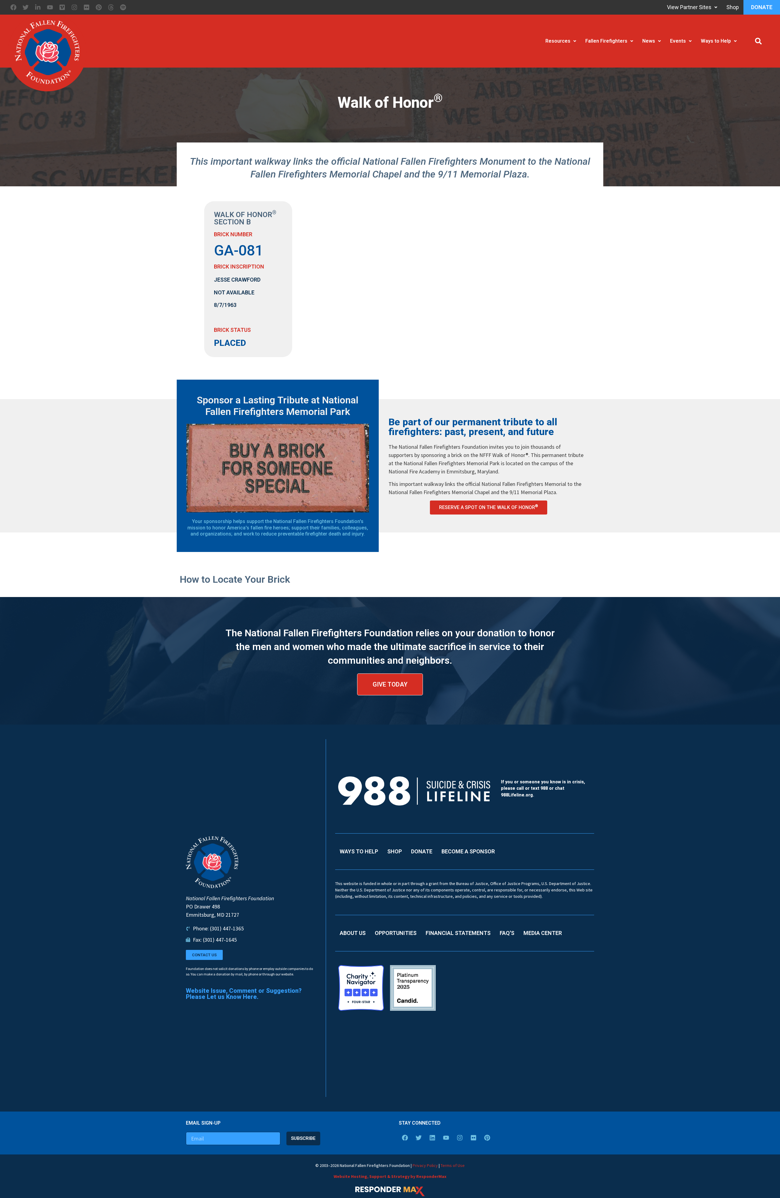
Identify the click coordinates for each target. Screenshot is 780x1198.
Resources (557, 41)
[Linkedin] (432, 1138)
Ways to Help (716, 41)
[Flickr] (86, 7)
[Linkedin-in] (38, 7)
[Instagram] (74, 7)
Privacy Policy (425, 1165)
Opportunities (396, 933)
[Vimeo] (62, 7)
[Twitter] (26, 7)
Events (678, 41)
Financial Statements (458, 933)
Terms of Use (453, 1165)
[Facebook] (13, 7)
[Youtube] (50, 7)
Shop (732, 7)
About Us (353, 933)
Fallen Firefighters (606, 41)
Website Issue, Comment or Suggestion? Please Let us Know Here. (244, 993)
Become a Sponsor (468, 851)
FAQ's (507, 933)
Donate (761, 7)
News (648, 41)
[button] (758, 41)
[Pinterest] (99, 7)
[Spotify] (123, 7)
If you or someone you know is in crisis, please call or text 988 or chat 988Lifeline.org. (543, 788)
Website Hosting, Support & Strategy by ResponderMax (390, 1176)
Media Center (542, 933)
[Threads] (111, 7)
